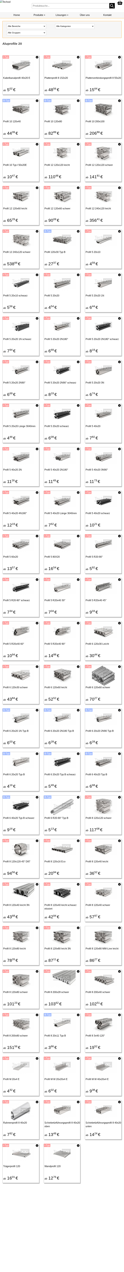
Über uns (85, 15)
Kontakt (107, 15)
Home (16, 15)
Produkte (38, 15)
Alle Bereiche (14, 26)
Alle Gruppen (14, 32)
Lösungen (61, 15)
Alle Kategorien (63, 26)
